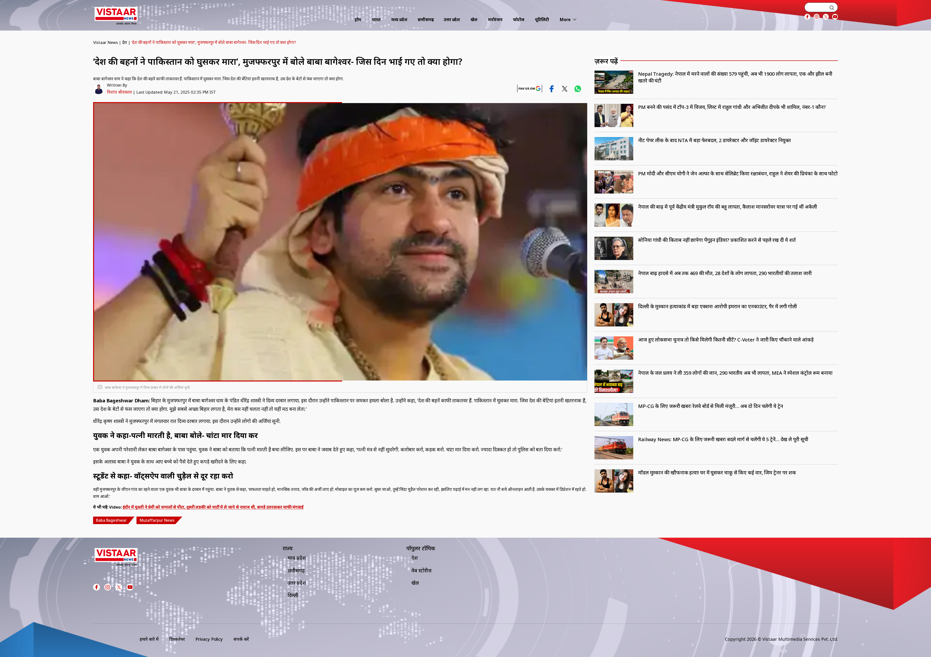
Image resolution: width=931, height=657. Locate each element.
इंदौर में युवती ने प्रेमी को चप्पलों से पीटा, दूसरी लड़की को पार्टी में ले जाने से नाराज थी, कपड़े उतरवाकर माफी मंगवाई (213, 507)
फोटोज (518, 19)
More (565, 19)
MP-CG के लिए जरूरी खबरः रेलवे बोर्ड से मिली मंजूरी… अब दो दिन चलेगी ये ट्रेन (710, 406)
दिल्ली (293, 595)
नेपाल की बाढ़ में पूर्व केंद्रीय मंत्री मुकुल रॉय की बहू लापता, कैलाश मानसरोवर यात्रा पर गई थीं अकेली (727, 206)
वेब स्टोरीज (421, 570)
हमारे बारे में (149, 639)
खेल (474, 19)
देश (124, 42)
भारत (376, 19)
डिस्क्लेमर (177, 639)
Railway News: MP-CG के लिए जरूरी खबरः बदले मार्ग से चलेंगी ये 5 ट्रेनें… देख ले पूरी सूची (723, 439)
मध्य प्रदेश (399, 19)
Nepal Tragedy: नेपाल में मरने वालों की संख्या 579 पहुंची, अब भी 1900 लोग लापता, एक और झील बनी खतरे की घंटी (735, 77)
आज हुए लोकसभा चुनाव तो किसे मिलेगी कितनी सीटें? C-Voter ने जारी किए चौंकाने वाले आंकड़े (726, 339)
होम (358, 19)
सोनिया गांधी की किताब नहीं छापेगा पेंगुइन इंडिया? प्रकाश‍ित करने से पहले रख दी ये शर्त (717, 240)
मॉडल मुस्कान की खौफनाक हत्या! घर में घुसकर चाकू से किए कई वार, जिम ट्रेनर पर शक (717, 472)
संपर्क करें (241, 639)
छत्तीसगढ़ (426, 19)
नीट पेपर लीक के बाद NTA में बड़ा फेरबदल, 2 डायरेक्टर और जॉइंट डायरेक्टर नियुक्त (714, 140)
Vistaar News (105, 42)
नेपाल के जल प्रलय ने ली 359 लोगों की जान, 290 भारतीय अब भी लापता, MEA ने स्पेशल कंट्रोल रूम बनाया (735, 373)
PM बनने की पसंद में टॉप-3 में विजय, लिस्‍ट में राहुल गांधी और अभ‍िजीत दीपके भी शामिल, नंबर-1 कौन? (732, 107)
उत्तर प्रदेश (452, 19)
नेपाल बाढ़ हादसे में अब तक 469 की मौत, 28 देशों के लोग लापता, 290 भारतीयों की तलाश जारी (725, 273)
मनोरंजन (495, 19)
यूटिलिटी (542, 19)
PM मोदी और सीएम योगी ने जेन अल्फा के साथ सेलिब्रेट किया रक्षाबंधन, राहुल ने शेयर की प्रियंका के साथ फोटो (738, 173)
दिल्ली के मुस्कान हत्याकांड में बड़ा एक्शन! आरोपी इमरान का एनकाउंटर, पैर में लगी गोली (717, 306)
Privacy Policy (209, 639)
